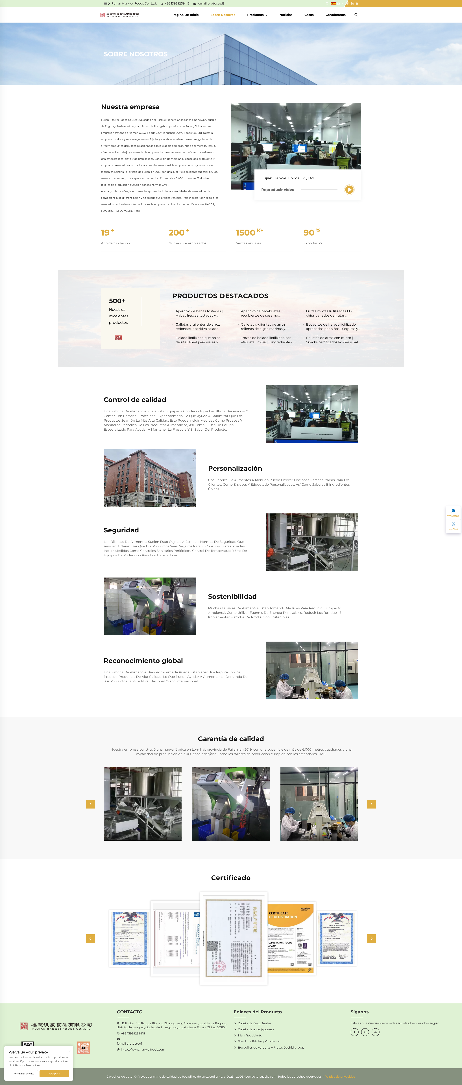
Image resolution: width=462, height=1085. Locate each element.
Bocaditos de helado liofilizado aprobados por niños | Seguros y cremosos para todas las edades (332, 329)
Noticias (286, 15)
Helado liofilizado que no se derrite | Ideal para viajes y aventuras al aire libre (198, 342)
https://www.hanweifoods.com (143, 1049)
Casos (309, 15)
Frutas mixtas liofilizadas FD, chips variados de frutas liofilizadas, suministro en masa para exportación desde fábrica (331, 317)
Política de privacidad (340, 1076)
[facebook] (355, 1032)
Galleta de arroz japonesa (256, 1029)
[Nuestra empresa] (349, 189)
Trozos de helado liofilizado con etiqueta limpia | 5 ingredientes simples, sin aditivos (266, 342)
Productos (256, 15)
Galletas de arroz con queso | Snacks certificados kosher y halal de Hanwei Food (333, 342)
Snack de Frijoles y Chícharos (259, 1041)
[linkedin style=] (352, 3)
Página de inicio (186, 15)
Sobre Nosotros (223, 15)
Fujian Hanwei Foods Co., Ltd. (134, 3)
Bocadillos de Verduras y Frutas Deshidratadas (271, 1047)
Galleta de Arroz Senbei (254, 1023)
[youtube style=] (356, 3)
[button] (90, 804)
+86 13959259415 (177, 3)
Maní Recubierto (250, 1035)
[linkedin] (365, 1032)
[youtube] (376, 1032)
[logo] (119, 14)
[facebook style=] (347, 3)
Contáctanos (336, 15)
